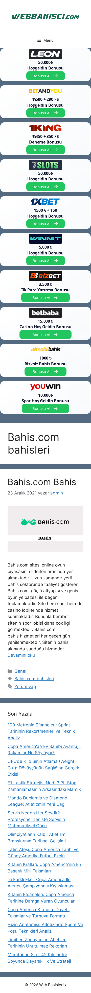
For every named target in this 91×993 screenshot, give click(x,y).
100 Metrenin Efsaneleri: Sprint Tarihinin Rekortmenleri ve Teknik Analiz (41, 731)
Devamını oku (21, 655)
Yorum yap (25, 686)
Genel (20, 671)
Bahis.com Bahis (42, 482)
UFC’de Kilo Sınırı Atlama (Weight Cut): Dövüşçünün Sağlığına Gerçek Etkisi (43, 768)
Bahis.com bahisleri (34, 678)
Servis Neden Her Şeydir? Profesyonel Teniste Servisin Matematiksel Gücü (36, 819)
